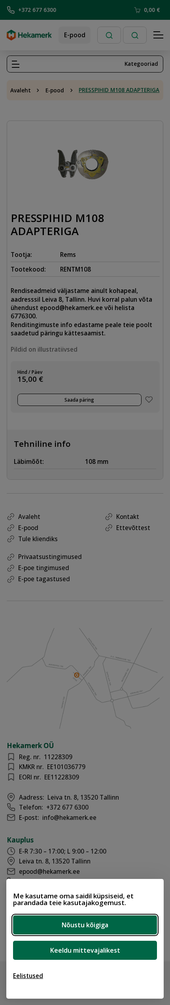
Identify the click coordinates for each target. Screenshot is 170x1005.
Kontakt (127, 517)
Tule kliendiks (38, 539)
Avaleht (20, 90)
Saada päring (79, 399)
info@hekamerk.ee (69, 817)
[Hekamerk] (29, 37)
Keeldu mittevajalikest (85, 950)
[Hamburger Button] (158, 35)
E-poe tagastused (44, 579)
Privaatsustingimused (50, 557)
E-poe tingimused (43, 568)
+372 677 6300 (37, 9)
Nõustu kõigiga (85, 925)
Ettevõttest (133, 528)
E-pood (74, 35)
